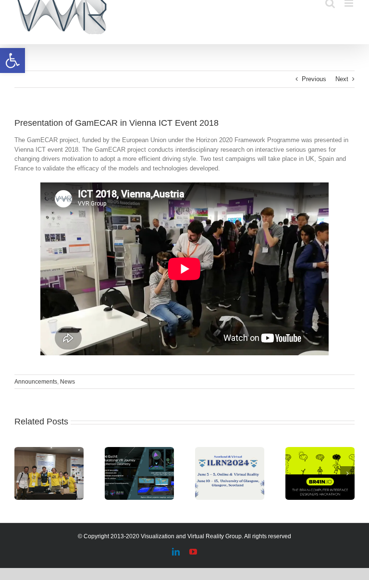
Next (341, 79)
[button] (12, 60)
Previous (314, 79)
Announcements (35, 381)
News (67, 381)
